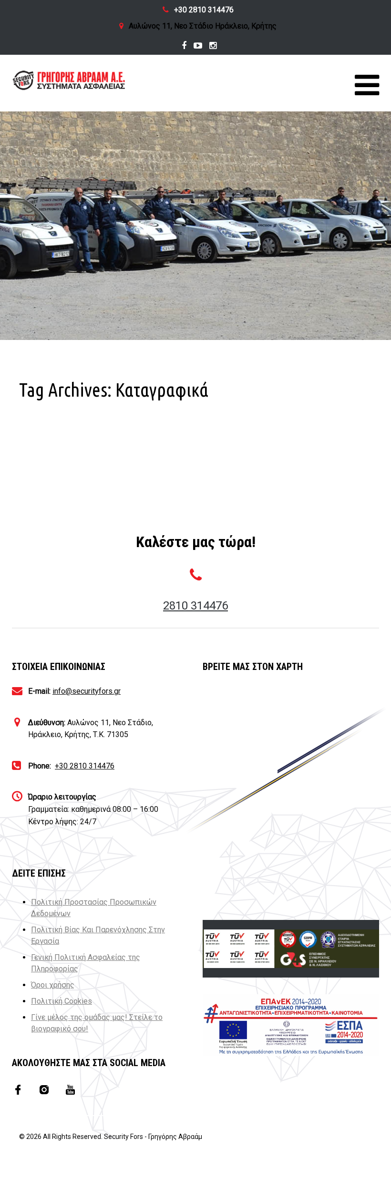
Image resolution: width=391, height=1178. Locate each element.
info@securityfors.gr (86, 691)
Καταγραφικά (60, 451)
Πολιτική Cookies (61, 1001)
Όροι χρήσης (52, 984)
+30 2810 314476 (204, 9)
